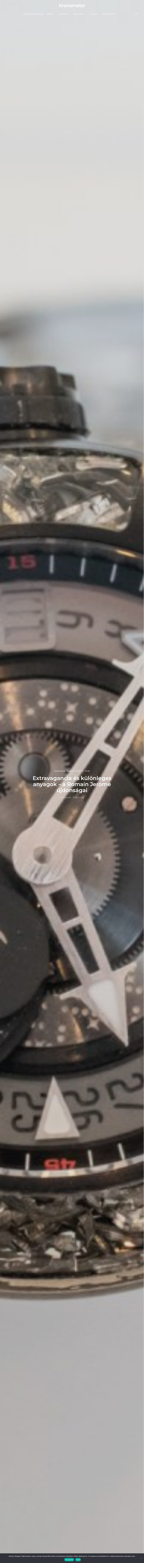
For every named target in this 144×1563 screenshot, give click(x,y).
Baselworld (59, 771)
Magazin (78, 14)
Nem (78, 1560)
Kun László (65, 797)
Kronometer (72, 5)
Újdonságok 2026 (33, 14)
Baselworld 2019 (75, 771)
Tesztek (63, 14)
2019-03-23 (78, 797)
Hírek (50, 14)
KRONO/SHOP (108, 14)
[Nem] (141, 1558)
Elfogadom (69, 1560)
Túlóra (93, 14)
